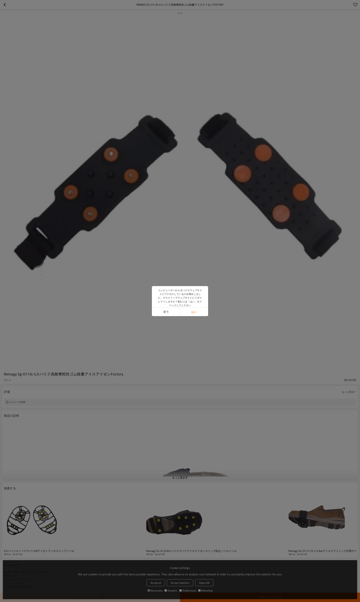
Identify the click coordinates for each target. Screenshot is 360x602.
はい (194, 312)
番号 (166, 312)
